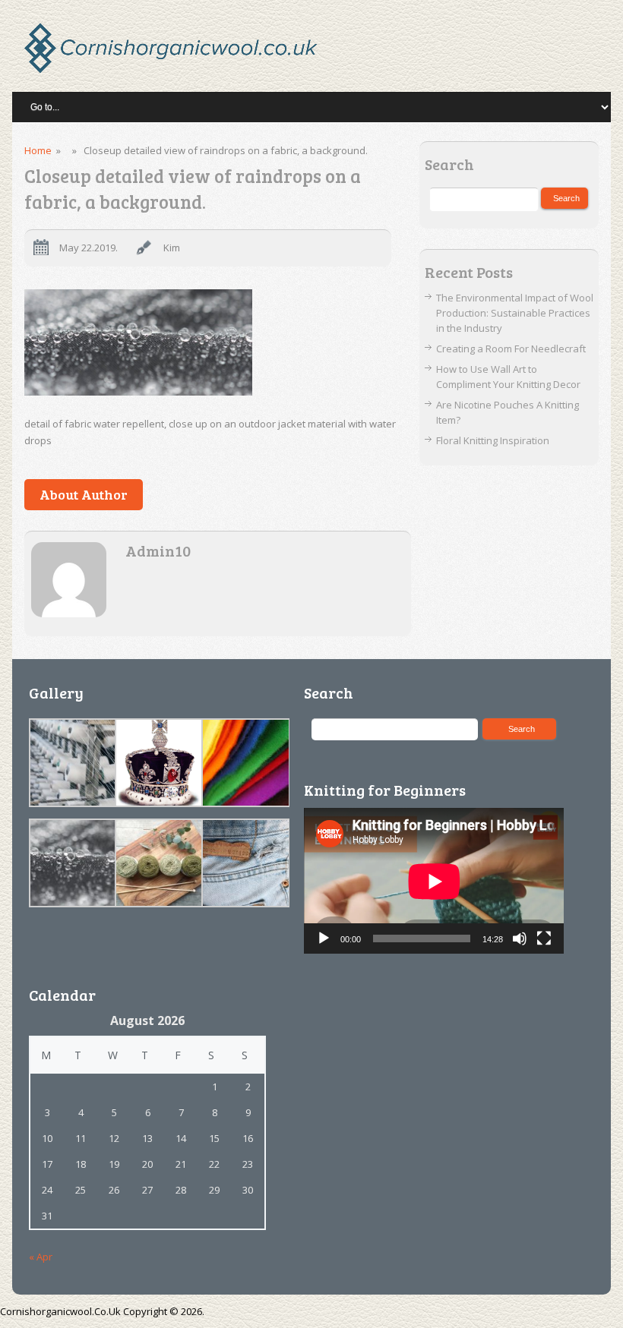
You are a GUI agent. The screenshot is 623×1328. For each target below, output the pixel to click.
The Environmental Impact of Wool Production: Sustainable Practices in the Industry (514, 313)
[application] (434, 881)
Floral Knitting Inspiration (492, 440)
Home (38, 150)
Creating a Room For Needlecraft (511, 348)
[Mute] (519, 938)
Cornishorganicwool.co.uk (60, 1311)
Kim (171, 247)
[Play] (323, 938)
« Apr (40, 1256)
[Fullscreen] (544, 938)
